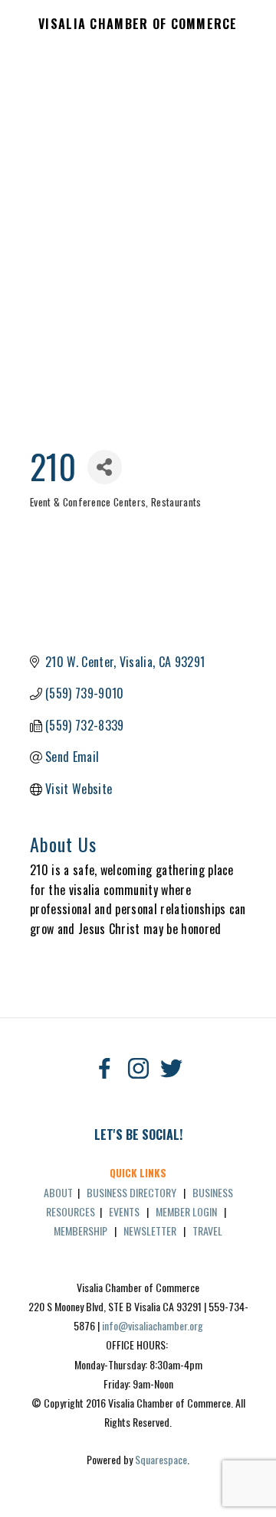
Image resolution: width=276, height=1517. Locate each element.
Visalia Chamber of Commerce (138, 24)
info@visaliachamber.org (152, 1325)
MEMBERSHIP (80, 1230)
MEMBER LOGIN (186, 1211)
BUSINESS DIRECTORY (131, 1192)
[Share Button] (104, 467)
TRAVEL (207, 1230)
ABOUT (58, 1192)
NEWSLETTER (149, 1230)
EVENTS (124, 1211)
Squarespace (161, 1459)
